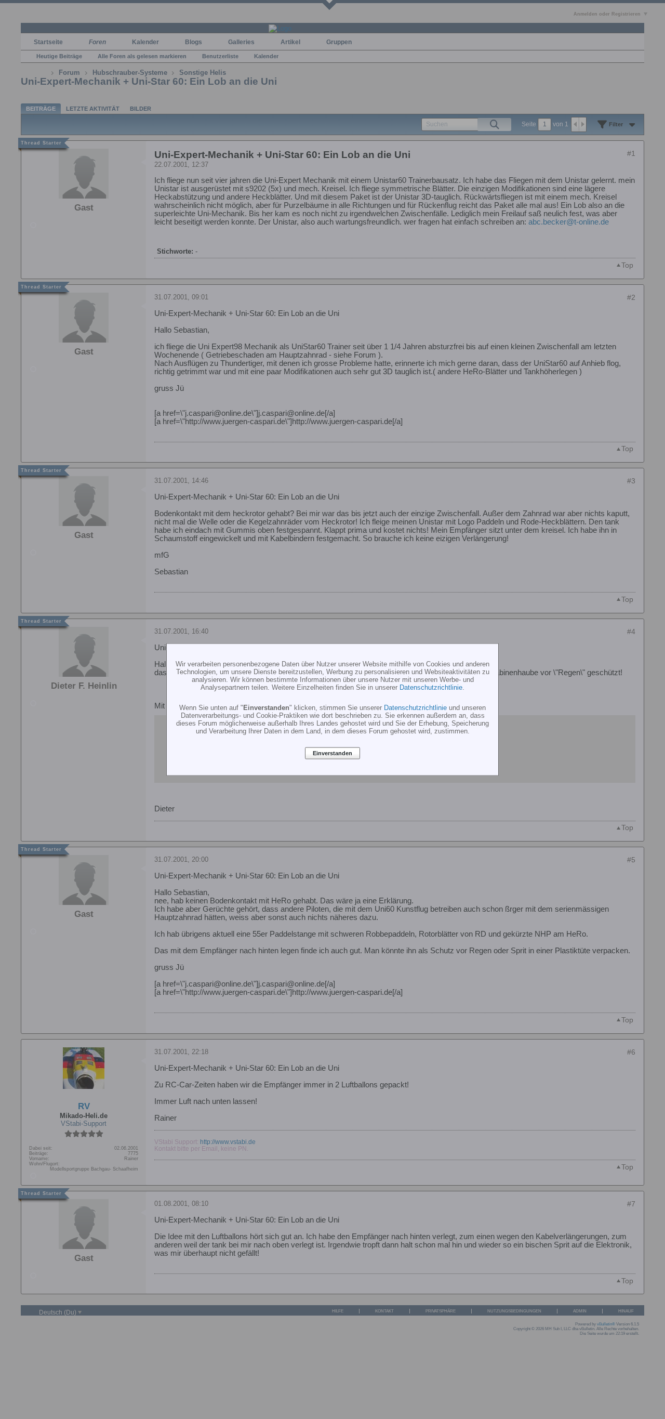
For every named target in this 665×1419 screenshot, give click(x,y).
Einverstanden (332, 753)
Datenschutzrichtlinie (431, 687)
